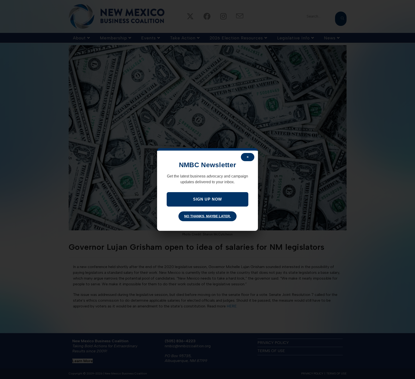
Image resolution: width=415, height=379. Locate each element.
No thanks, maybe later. (207, 216)
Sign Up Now (207, 199)
